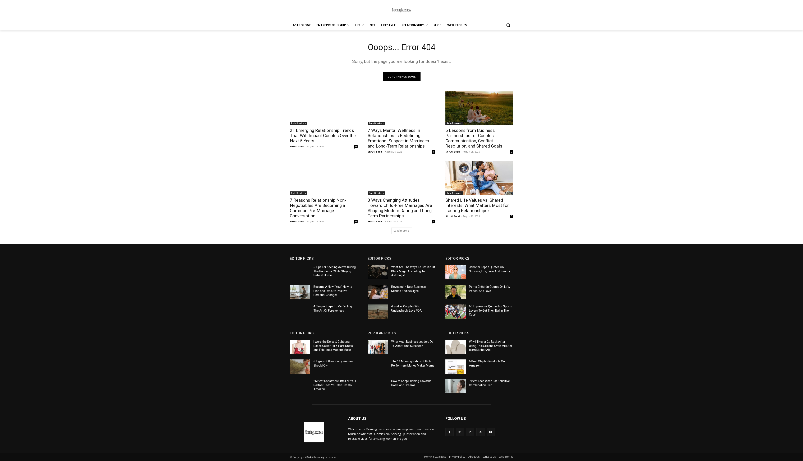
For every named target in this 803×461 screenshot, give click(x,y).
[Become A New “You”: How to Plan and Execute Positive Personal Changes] (300, 292)
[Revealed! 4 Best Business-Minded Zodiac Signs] (378, 292)
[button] (508, 25)
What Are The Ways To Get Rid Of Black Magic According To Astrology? (413, 271)
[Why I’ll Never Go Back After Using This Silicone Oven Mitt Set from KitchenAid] (455, 347)
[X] (480, 432)
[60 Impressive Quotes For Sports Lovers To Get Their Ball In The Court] (455, 311)
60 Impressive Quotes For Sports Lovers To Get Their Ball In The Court (490, 310)
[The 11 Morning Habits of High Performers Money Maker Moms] (378, 366)
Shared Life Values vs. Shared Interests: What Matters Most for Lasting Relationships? (477, 205)
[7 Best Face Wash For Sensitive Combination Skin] (455, 386)
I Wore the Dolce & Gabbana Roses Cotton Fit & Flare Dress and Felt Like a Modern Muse (333, 345)
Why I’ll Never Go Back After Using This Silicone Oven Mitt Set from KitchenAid (490, 345)
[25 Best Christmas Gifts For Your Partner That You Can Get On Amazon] (300, 386)
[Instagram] (460, 432)
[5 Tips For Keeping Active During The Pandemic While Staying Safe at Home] (300, 272)
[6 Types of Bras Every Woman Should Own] (300, 366)
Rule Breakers (298, 123)
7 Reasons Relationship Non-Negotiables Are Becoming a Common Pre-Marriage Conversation (318, 208)
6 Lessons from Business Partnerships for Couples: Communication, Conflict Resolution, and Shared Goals (473, 138)
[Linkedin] (470, 432)
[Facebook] (449, 432)
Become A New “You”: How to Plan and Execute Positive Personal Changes (332, 291)
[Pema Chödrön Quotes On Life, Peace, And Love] (455, 292)
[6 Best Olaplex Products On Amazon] (455, 366)
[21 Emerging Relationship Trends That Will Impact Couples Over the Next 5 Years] (324, 108)
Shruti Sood (297, 146)
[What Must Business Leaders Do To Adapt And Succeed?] (378, 347)
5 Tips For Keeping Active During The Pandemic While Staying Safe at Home (334, 271)
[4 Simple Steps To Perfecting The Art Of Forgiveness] (300, 311)
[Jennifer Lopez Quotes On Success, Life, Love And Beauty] (455, 272)
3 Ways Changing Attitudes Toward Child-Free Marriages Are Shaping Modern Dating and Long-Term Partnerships (400, 208)
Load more (400, 230)
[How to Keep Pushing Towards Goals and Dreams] (378, 386)
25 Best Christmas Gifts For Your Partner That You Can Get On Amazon (334, 385)
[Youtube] (491, 432)
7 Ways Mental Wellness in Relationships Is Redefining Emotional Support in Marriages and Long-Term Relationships (398, 138)
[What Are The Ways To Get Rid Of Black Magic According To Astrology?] (378, 272)
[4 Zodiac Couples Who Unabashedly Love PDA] (378, 311)
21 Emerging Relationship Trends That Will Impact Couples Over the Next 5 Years (323, 135)
